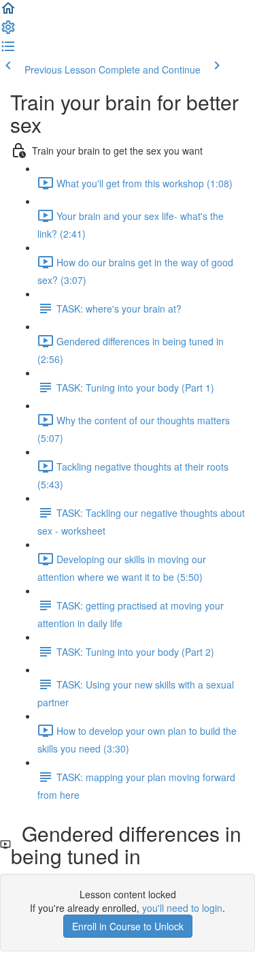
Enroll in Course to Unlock (128, 926)
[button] (8, 12)
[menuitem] (8, 31)
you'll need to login (182, 908)
